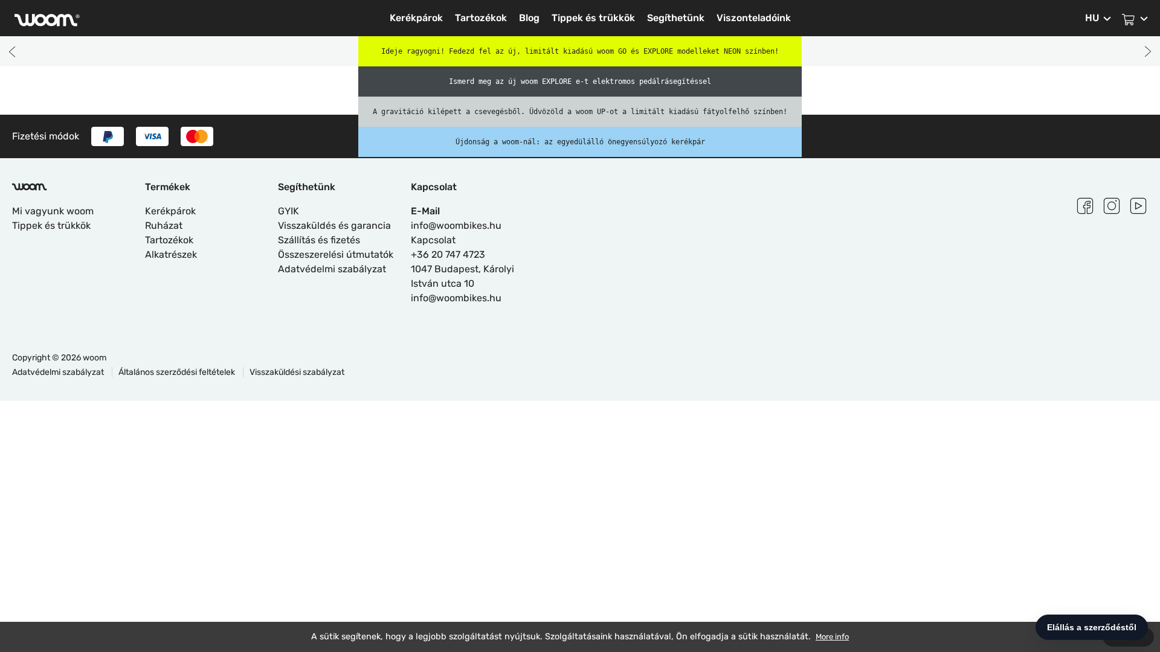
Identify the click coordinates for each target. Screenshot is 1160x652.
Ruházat (163, 225)
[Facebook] (1085, 204)
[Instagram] (1111, 204)
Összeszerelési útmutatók (335, 254)
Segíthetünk (675, 18)
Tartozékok (481, 18)
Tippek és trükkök (593, 18)
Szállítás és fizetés (319, 240)
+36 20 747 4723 (448, 254)
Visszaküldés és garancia (334, 225)
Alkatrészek (171, 254)
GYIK (288, 211)
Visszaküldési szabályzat (297, 372)
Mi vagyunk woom (53, 211)
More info (832, 636)
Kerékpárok (416, 18)
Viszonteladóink (754, 18)
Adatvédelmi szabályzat (332, 269)
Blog (529, 18)
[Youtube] (1138, 204)
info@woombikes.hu (456, 225)
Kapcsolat (433, 240)
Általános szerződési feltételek (177, 372)
